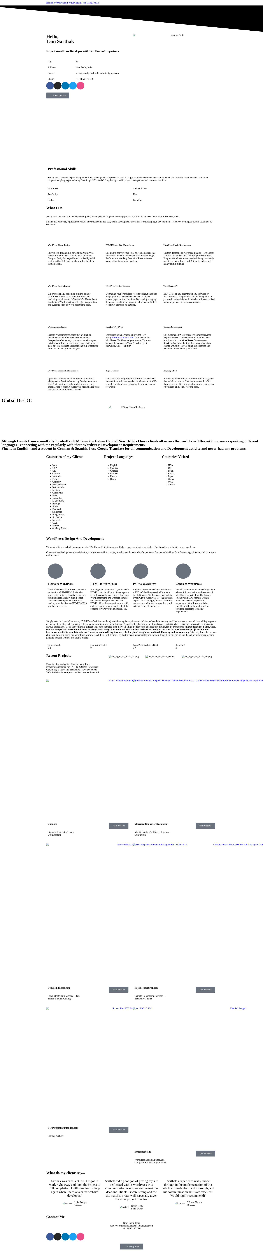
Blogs (78, 3)
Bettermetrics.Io (143, 1151)
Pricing (63, 3)
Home (49, 3)
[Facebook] (50, 85)
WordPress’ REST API (122, 337)
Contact (95, 3)
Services (56, 3)
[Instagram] (57, 85)
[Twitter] (73, 85)
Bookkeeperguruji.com (146, 988)
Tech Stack (86, 3)
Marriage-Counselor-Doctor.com (151, 824)
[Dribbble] (80, 85)
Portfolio (71, 3)
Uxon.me (52, 824)
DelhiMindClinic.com (59, 988)
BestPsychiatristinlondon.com (63, 1128)
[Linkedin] (65, 85)
